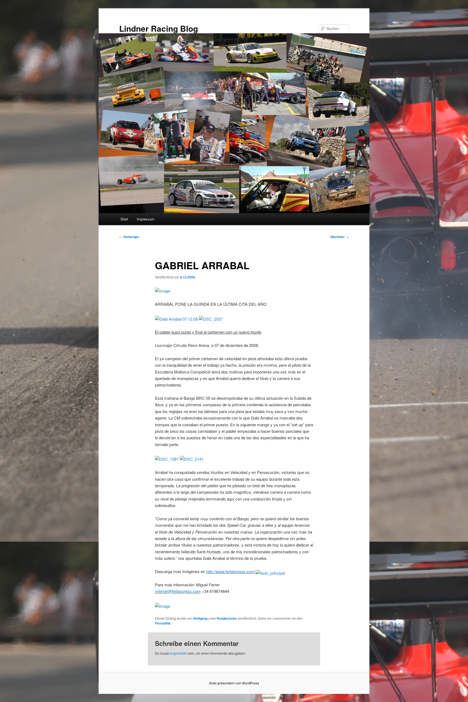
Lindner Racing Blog (158, 28)
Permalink (163, 623)
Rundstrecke (227, 618)
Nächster (339, 236)
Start (124, 219)
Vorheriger (129, 236)
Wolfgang (200, 618)
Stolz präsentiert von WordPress (234, 683)
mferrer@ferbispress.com (178, 591)
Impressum (145, 219)
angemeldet (178, 653)
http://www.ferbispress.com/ (230, 571)
